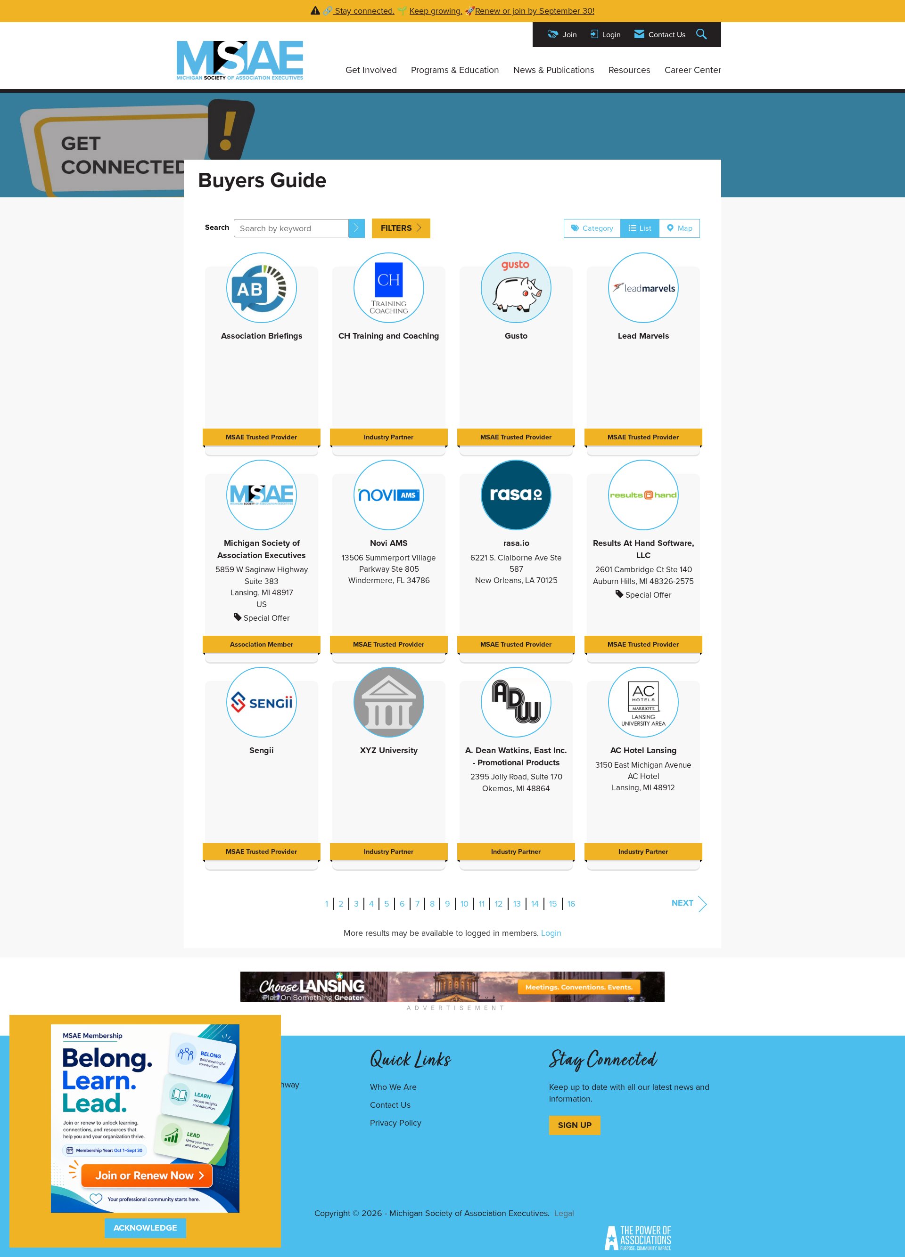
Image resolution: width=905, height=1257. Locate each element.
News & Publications (553, 69)
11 (482, 903)
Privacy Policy (395, 1122)
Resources (629, 69)
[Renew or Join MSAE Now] (145, 1117)
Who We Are (393, 1087)
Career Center (693, 69)
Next (682, 903)
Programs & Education (455, 69)
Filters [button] (397, 228)
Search (217, 227)
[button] (357, 228)
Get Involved (371, 69)
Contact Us (390, 1105)
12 (499, 903)
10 (465, 903)
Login (551, 933)
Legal (564, 1213)
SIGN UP (575, 1125)
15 (553, 903)
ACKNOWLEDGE (145, 1228)
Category (596, 228)
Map (683, 228)
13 (517, 903)
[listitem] (261, 351)
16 (572, 903)
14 (535, 903)
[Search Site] (702, 34)
